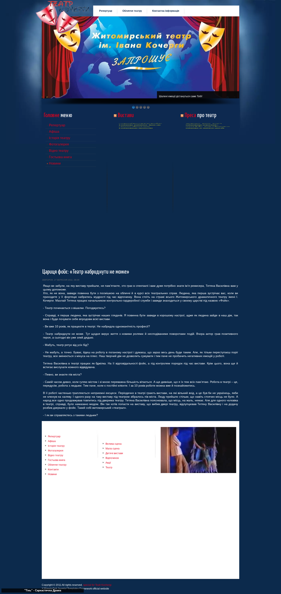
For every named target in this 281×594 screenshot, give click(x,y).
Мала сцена (113, 448)
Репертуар (57, 125)
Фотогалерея (59, 144)
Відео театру (59, 150)
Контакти (53, 469)
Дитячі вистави (114, 453)
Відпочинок (112, 458)
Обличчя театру (57, 464)
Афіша (54, 131)
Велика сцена (114, 443)
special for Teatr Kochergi (97, 585)
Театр (109, 467)
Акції (108, 462)
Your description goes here (62, 14)
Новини (55, 163)
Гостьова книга (60, 157)
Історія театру (59, 138)
